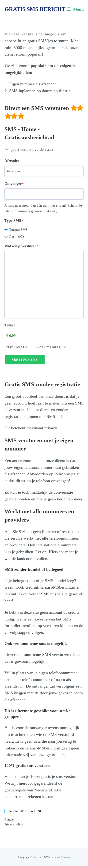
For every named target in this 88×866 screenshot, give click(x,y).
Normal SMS (18, 229)
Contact (9, 819)
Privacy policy (13, 824)
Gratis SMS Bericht (34, 9)
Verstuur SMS (25, 359)
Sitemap (65, 857)
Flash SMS (16, 236)
